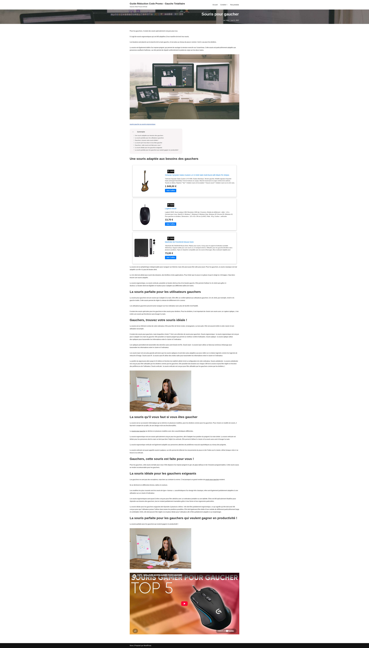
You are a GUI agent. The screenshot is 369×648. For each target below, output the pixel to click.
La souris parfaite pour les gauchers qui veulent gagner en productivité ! (157, 150)
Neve (131, 645)
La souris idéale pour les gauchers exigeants (148, 147)
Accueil (215, 5)
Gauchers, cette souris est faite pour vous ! (148, 145)
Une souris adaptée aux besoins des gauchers (149, 135)
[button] (227, 4)
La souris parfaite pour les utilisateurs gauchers (149, 138)
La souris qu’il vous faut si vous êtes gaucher (148, 142)
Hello (227, 20)
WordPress (147, 645)
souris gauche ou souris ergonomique (142, 124)
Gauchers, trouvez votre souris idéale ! (146, 140)
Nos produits (234, 5)
